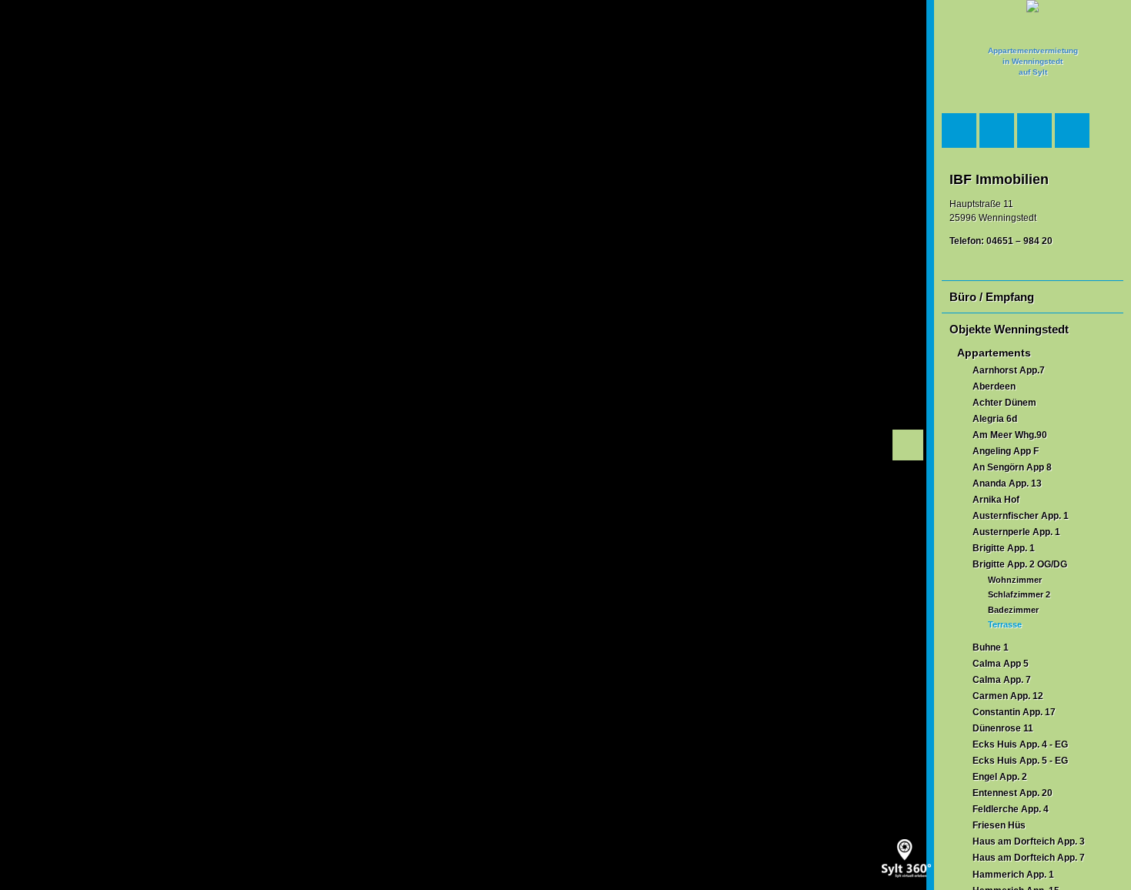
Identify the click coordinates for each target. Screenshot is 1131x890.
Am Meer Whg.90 (1010, 435)
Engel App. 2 (1000, 776)
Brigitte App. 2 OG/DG (1020, 564)
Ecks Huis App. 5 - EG (1020, 760)
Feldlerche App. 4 (1011, 809)
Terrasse (1005, 624)
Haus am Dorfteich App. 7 (1029, 857)
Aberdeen (994, 386)
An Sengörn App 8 (1012, 467)
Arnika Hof (996, 499)
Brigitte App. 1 (1004, 548)
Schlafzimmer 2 (1019, 594)
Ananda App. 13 (1007, 483)
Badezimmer (1013, 609)
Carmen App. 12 (1008, 696)
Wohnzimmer (1015, 579)
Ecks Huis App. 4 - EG (1020, 744)
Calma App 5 (1001, 663)
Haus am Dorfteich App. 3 (1029, 841)
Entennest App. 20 (1013, 793)
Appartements (994, 353)
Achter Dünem (1004, 402)
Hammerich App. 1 (1013, 874)
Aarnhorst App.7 (1009, 370)
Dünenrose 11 (1003, 728)
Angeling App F (1006, 451)
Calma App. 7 (1002, 679)
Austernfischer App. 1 (1021, 515)
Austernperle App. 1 (1016, 532)
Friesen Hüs (999, 825)
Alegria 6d (995, 418)
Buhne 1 (991, 647)
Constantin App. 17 (1014, 712)
